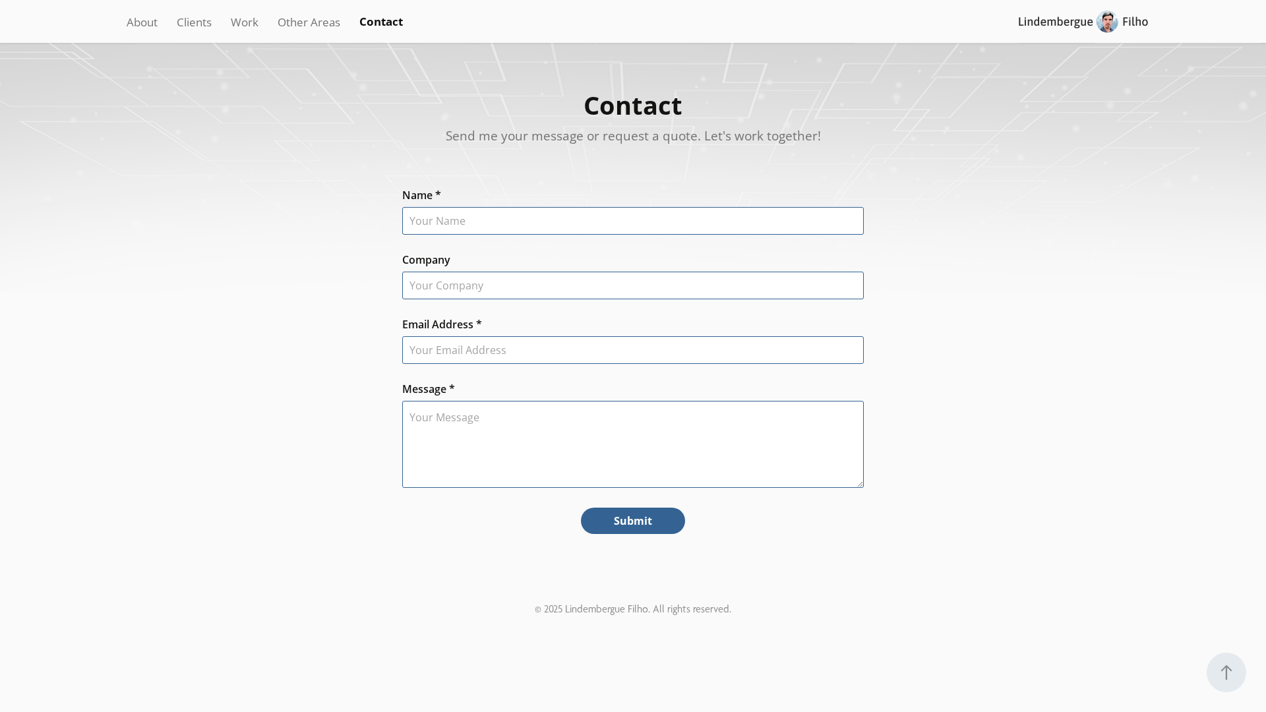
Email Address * (442, 324)
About (142, 22)
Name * (421, 195)
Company (426, 259)
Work (244, 22)
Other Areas (309, 22)
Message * (428, 389)
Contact (381, 21)
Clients (194, 22)
